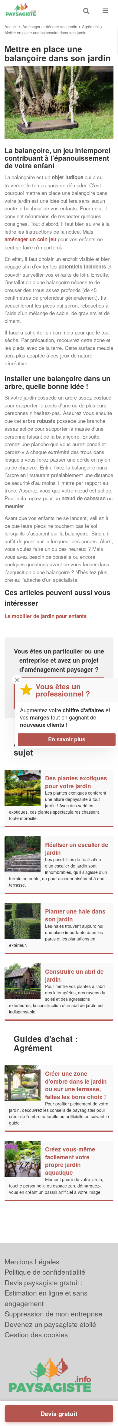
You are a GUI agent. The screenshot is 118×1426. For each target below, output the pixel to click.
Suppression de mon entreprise (53, 1314)
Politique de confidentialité (45, 1272)
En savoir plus (66, 739)
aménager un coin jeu (30, 239)
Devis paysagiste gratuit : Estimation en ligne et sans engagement (46, 1292)
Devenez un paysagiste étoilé (50, 1324)
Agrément (90, 26)
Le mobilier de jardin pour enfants (46, 616)
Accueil (11, 26)
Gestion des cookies (36, 1334)
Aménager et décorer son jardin (49, 26)
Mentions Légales (32, 1261)
